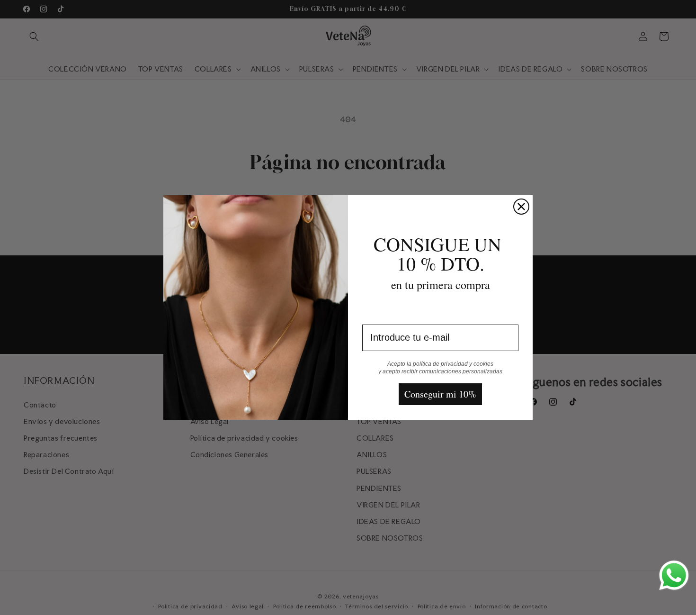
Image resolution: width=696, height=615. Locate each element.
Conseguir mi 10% (440, 394)
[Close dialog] (521, 206)
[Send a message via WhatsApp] (674, 575)
